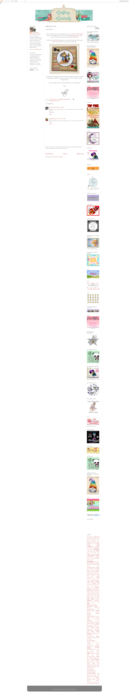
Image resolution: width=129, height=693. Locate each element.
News (96, 616)
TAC (88, 660)
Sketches (89, 649)
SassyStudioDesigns (91, 640)
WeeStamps (89, 679)
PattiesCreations (90, 621)
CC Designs (96, 548)
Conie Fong (89, 552)
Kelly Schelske (35, 32)
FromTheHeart (90, 577)
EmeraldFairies (93, 571)
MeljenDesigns (90, 606)
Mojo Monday (95, 610)
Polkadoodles (90, 626)
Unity (98, 674)
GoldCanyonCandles (95, 578)
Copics (88, 554)
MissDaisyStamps (90, 609)
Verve (88, 676)
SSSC (98, 652)
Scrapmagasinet (90, 644)
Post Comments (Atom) (57, 156)
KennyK (88, 590)
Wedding (97, 677)
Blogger (74, 689)
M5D (98, 599)
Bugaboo (97, 546)
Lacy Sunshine (96, 592)
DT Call (90, 568)
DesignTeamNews (90, 559)
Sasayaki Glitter (96, 637)
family (96, 573)
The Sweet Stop (95, 666)
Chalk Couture (89, 549)
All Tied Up (57, 40)
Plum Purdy (89, 624)
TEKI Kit (95, 662)
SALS (58, 100)
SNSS (98, 650)
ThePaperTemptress (90, 669)
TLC (98, 673)
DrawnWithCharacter (91, 567)
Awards (88, 542)
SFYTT (93, 646)
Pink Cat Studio (95, 623)
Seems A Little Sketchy (77, 34)
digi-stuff (88, 563)
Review (98, 633)
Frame (98, 574)
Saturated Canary (91, 642)
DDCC (88, 558)
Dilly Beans (89, 564)
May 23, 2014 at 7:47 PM (59, 118)
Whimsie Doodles (93, 680)
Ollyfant (88, 617)
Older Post (80, 154)
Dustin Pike (94, 568)
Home (65, 154)
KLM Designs (96, 590)
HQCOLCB (89, 583)
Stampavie (93, 653)
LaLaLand (88, 593)
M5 (96, 599)
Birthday (94, 543)
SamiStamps (89, 637)
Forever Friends (93, 574)
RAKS (97, 631)
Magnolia (89, 600)
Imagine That (95, 583)
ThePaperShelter (90, 667)
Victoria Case (93, 676)
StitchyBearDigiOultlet (91, 656)
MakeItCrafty (96, 600)
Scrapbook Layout (93, 643)
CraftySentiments (91, 555)
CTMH (97, 555)
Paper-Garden (96, 619)
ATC (98, 540)
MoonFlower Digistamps (93, 612)
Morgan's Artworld (93, 613)
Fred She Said (93, 575)
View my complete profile (36, 49)
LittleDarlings (97, 597)
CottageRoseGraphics (95, 554)
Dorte (50, 107)
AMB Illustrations (90, 539)
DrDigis (97, 567)
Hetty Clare (97, 580)
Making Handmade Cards (93, 602)
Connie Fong (96, 552)
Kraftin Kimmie (90, 592)
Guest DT (89, 580)
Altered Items (96, 537)
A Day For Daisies (92, 536)
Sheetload (97, 647)
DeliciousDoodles (95, 558)
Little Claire (93, 596)
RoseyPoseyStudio (90, 636)
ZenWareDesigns (96, 683)
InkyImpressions (90, 584)
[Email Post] (73, 99)
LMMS (88, 599)
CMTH (97, 551)
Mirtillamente (97, 607)
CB (92, 548)
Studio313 (91, 658)
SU (95, 658)
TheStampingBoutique (91, 672)
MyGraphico (89, 614)
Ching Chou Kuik (91, 551)
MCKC (88, 603)
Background (97, 542)
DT (87, 568)
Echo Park (92, 570)
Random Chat (91, 633)
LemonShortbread (90, 594)
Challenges (96, 549)
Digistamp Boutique (95, 563)
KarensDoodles (95, 589)
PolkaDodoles (96, 624)
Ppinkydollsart (92, 627)
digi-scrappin (97, 561)
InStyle (94, 584)
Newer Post (49, 154)
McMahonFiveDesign (92, 605)
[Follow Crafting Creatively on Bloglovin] (93, 515)
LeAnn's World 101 (95, 593)
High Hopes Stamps (93, 581)
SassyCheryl (89, 639)
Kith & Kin (92, 590)
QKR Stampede (74, 37)
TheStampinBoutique (91, 670)
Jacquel (51, 118)
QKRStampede (52, 100)
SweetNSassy (96, 659)
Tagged (92, 660)
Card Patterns (89, 548)
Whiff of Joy (96, 679)
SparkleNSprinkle (90, 652)
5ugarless (63, 689)
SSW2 (88, 653)
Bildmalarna (89, 543)
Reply (50, 114)
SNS (92, 650)
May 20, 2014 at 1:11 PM (58, 107)
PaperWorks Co (93, 620)
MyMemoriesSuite (90, 616)
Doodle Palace (96, 564)
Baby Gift (93, 542)
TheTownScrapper (91, 673)
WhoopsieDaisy (90, 683)
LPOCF (93, 599)
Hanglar (92, 580)
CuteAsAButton (90, 556)
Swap (91, 659)
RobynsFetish (89, 634)
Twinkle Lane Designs (91, 674)
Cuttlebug (97, 556)
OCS (98, 616)
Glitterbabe (89, 578)
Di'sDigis (90, 561)
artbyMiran (94, 540)
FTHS (97, 577)
